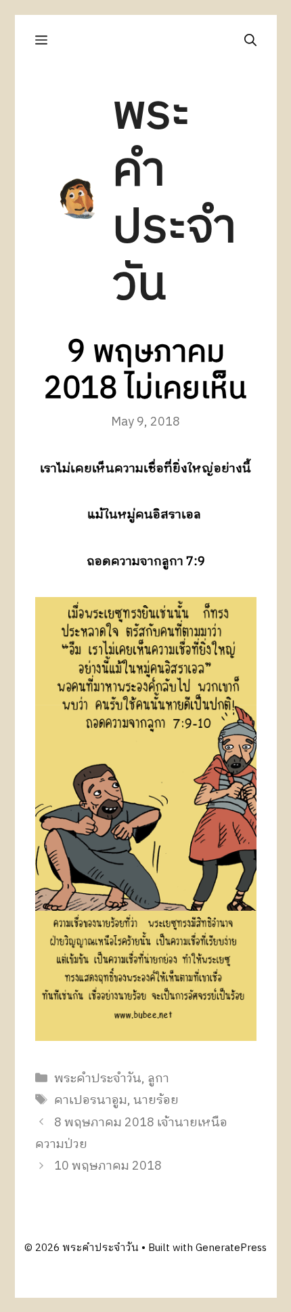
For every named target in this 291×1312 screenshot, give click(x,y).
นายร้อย (156, 1100)
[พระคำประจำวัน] (77, 199)
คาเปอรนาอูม (90, 1100)
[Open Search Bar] (250, 40)
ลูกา (158, 1079)
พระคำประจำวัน (174, 199)
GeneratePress (231, 1247)
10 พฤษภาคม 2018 (108, 1166)
